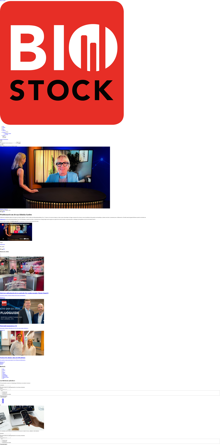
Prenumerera (5, 139)
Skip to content (2, 0)
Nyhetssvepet (4, 391)
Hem (1, 146)
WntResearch (2, 244)
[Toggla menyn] (2, 145)
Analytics (4, 374)
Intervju (6, 209)
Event (3, 373)
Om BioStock (4, 375)
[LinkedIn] (2, 211)
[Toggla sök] (1, 141)
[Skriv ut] (4, 211)
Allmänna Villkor (5, 377)
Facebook (2, 433)
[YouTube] (3, 402)
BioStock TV (2, 209)
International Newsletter (6, 394)
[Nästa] (110, 256)
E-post (1, 388)
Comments (2, 385)
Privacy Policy (5, 376)
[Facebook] (3, 399)
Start (3, 368)
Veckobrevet (4, 393)
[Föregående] (110, 254)
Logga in (1, 139)
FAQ (3, 378)
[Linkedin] (3, 401)
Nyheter (3, 369)
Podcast (3, 372)
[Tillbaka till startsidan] (110, 63)
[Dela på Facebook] (0, 211)
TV (3, 371)
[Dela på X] (1, 211)
